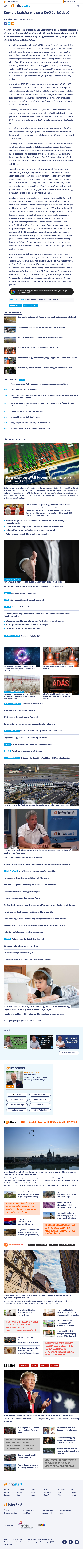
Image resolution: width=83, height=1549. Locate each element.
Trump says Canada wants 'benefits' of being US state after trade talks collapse (38, 1416)
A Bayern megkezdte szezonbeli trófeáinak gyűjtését (27, 960)
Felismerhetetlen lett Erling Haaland (28, 939)
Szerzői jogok (45, 1542)
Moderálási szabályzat (31, 1542)
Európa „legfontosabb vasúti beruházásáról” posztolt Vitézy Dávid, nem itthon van (40, 905)
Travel (44, 1365)
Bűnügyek (47, 1492)
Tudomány (20, 1489)
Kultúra (19, 1492)
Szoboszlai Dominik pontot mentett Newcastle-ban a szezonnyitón (33, 587)
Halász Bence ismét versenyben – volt (20, 711)
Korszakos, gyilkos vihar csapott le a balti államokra (26, 878)
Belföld (6, 1489)
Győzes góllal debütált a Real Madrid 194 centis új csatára (45, 758)
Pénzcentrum (28, 1122)
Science (54, 1365)
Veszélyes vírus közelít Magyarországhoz (22, 892)
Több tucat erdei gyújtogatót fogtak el (21, 717)
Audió (60, 1492)
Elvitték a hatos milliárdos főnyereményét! (30, 607)
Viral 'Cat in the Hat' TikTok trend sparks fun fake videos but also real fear (60, 1463)
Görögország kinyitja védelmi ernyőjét (23, 629)
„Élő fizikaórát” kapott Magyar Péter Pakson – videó (48, 505)
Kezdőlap (13, 299)
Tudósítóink (34, 1489)
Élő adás (18, 1094)
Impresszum (46, 1540)
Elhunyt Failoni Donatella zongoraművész (22, 898)
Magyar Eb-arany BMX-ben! (23, 593)
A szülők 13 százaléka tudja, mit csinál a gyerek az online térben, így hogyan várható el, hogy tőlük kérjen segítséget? (37, 1008)
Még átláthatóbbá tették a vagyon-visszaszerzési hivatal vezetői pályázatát (37, 865)
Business (24, 1365)
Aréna (62, 1513)
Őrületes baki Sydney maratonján (18, 953)
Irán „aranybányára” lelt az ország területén (23, 858)
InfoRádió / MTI (10, 19)
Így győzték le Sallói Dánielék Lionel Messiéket (31, 745)
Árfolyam (43, 1122)
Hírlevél (73, 1492)
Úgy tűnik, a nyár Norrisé (33, 704)
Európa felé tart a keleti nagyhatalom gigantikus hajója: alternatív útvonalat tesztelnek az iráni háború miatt (59, 1349)
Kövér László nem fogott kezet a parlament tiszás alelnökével (34, 582)
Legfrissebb (61, 1489)
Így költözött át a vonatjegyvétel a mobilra (37, 871)
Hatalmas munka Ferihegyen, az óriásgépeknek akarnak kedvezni (36, 805)
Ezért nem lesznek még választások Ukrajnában (41, 731)
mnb (25, 305)
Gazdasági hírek (47, 1513)
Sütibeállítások (9, 1544)
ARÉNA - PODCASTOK (11, 1)
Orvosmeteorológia (10, 1513)
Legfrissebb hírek (28, 1510)
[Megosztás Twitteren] (9, 23)
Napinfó (47, 1495)
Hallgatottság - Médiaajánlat (30, 1540)
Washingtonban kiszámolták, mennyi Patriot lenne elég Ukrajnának (35, 621)
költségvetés (15, 305)
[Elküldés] (12, 23)
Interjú (33, 1492)
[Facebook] (71, 1542)
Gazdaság (22, 299)
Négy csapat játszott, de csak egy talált (27, 600)
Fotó (72, 1489)
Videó (59, 1495)
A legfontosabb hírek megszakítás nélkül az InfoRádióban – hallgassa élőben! (57, 696)
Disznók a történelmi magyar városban (21, 946)
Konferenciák (58, 1122)
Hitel (31, 1245)
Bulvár (46, 1489)
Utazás (53, 1245)
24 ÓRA (22, 380)
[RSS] (64, 1542)
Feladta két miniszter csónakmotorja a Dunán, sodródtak (30, 530)
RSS (52, 1542)
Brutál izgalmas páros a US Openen (27, 751)
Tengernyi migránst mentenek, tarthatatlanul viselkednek (29, 724)
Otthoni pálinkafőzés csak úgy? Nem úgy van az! (58, 668)
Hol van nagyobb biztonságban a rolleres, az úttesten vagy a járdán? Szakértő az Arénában (37, 851)
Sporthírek (26, 1513)
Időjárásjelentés (65, 1510)
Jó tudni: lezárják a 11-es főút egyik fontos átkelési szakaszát (30, 885)
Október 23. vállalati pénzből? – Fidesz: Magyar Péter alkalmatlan (34, 527)
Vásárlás (41, 1245)
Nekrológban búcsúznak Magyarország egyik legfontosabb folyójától (34, 926)
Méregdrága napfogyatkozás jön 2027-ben (22, 1021)
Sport (34, 1365)
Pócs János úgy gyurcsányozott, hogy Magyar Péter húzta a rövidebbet (35, 919)
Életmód (33, 1495)
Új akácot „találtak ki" (30, 636)
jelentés (33, 305)
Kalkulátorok (67, 1245)
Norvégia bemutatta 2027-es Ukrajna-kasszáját (27, 625)
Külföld (6, 1492)
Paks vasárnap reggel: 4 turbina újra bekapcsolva (27, 534)
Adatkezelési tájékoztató (13, 1542)
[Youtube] (77, 1542)
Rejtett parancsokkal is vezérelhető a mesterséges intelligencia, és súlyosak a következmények (19, 669)
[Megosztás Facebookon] (5, 23)
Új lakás (72, 1122)
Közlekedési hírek (47, 1510)
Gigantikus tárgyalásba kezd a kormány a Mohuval (26, 738)
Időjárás (73, 1495)
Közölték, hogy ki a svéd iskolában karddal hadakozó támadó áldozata (34, 1014)
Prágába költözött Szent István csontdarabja (23, 932)
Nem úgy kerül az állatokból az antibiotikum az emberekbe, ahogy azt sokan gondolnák (20, 697)
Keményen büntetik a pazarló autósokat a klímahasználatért (30, 912)
